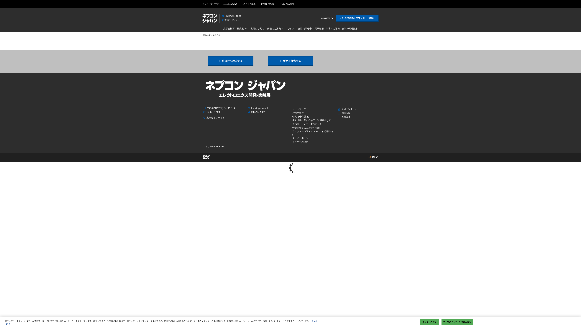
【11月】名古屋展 (286, 4)
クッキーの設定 (430, 322)
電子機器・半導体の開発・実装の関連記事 (336, 28)
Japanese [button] (326, 18)
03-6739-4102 (258, 112)
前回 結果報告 (305, 28)
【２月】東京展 (230, 4)
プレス (291, 28)
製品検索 (207, 35)
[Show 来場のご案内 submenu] (283, 29)
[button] (357, 18)
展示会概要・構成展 (233, 28)
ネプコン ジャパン (211, 4)
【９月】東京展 (267, 4)
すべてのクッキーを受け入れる (457, 322)
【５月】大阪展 (249, 4)
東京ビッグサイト (232, 20)
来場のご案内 (274, 28)
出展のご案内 (257, 28)
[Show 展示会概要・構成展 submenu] (246, 29)
